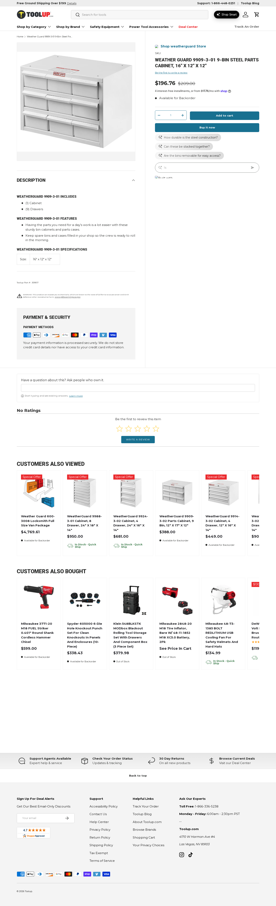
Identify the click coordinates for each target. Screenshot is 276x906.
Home (20, 37)
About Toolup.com (147, 822)
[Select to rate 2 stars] (128, 428)
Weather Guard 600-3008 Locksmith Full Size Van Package (38, 520)
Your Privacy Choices (148, 845)
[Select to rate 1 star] (119, 428)
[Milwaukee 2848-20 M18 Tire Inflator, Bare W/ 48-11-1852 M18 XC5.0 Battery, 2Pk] (177, 600)
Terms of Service (102, 861)
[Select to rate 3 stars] (138, 428)
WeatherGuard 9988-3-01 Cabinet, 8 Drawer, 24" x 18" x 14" (84, 523)
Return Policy (100, 837)
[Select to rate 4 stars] (147, 428)
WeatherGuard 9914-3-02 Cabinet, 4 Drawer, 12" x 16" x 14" (222, 523)
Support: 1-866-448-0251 (216, 3)
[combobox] (139, 14)
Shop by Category (31, 27)
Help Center (99, 822)
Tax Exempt (99, 853)
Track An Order (246, 26)
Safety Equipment (104, 27)
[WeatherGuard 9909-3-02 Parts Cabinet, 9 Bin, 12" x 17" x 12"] (177, 492)
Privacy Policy (100, 829)
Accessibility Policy (104, 806)
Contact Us (98, 814)
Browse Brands (144, 829)
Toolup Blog (250, 3)
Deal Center (188, 27)
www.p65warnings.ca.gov (67, 297)
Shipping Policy (101, 845)
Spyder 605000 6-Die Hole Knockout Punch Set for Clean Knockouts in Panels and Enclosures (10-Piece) (84, 635)
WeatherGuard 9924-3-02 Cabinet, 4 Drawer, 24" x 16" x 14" (130, 523)
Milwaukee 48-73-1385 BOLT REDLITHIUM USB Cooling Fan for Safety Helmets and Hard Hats (221, 635)
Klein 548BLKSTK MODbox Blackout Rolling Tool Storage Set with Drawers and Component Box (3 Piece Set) (130, 635)
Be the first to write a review (171, 72)
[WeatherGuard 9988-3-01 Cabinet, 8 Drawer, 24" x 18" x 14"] (85, 492)
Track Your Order (146, 806)
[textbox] (138, 388)
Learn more (76, 395)
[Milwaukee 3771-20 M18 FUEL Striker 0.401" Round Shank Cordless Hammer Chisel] (39, 600)
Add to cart (224, 115)
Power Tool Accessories (149, 27)
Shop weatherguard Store (183, 46)
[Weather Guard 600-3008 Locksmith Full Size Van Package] (39, 492)
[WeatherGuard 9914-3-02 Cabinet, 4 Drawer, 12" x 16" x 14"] (223, 492)
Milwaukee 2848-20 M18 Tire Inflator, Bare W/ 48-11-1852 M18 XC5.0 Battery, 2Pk (175, 633)
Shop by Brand (68, 27)
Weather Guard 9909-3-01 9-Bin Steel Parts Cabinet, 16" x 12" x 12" (49, 37)
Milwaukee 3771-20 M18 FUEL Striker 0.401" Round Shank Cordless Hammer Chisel (37, 633)
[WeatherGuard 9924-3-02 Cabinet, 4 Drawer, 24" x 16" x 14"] (131, 492)
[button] (256, 14)
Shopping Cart (144, 837)
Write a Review (138, 439)
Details (71, 3)
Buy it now (207, 127)
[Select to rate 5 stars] (156, 428)
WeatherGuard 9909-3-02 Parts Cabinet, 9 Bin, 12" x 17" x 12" (176, 520)
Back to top (138, 775)
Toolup (28, 891)
